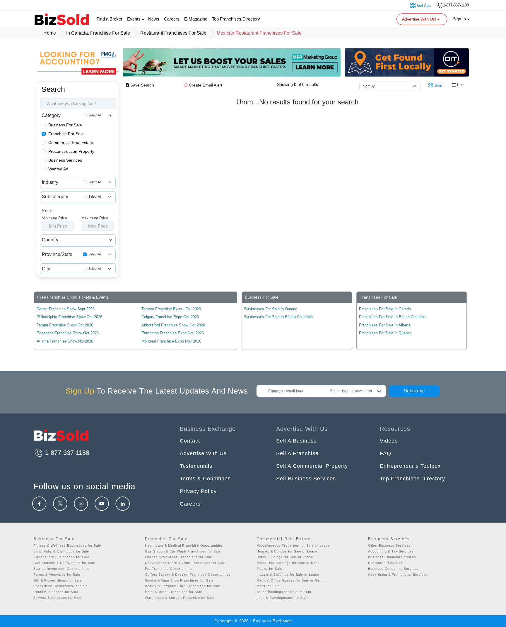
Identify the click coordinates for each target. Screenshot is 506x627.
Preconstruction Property (71, 151)
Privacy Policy (198, 491)
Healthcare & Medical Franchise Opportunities (184, 545)
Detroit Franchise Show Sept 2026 (66, 309)
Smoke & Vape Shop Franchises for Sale (179, 580)
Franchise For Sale (66, 133)
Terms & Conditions (205, 479)
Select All (94, 115)
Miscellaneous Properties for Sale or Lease (293, 545)
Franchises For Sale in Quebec (385, 333)
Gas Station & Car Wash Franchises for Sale (183, 551)
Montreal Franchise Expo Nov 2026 (171, 341)
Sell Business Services (306, 479)
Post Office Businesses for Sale (60, 586)
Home (49, 32)
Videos (389, 441)
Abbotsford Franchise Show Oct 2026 (173, 325)
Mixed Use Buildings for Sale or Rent (288, 563)
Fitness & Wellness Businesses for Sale (67, 545)
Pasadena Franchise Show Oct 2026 (68, 333)
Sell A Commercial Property (312, 466)
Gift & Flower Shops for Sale (57, 580)
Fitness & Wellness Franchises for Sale (178, 557)
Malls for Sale (268, 586)
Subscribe (414, 390)
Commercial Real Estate (70, 142)
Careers (172, 18)
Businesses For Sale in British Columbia (278, 317)
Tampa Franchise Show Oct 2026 (65, 325)
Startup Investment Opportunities (61, 568)
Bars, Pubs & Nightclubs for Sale (61, 551)
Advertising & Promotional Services (398, 574)
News (153, 18)
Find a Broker (109, 18)
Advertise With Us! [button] (419, 19)
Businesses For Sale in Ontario (270, 309)
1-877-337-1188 (66, 452)
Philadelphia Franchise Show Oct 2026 (69, 317)
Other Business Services (389, 545)
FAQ (385, 453)
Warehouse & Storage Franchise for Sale (179, 597)
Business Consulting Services (393, 568)
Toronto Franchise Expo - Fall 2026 (171, 309)
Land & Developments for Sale (282, 597)
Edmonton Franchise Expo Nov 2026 (172, 333)
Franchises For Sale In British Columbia (393, 317)
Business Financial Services (392, 557)
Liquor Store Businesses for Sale (61, 557)
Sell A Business (296, 441)
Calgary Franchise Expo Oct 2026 (170, 317)
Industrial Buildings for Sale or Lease (288, 574)
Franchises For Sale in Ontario (385, 309)
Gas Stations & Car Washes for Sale (64, 563)
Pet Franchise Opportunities (169, 568)
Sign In (460, 18)
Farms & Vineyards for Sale (56, 574)
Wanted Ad (58, 169)
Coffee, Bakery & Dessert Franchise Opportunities (188, 574)
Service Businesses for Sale (57, 597)
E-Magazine (195, 18)
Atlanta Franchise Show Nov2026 (65, 341)
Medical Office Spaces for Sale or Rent (290, 580)
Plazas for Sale (269, 568)
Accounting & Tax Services (391, 551)
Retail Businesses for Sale (55, 592)
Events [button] (134, 18)
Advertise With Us (203, 453)
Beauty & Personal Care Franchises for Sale (182, 586)
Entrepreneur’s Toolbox (410, 466)
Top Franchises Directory (236, 18)
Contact (190, 441)
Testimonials (196, 466)
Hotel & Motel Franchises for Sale (173, 592)
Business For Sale (65, 125)
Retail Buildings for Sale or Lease (285, 557)
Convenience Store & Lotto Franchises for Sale (185, 563)
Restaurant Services (385, 563)
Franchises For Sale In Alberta (385, 325)
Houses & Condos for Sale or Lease (287, 551)
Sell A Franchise (297, 453)
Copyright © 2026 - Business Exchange (253, 621)
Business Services (65, 160)
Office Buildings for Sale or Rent (284, 592)
